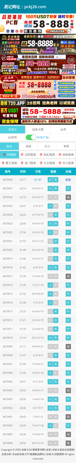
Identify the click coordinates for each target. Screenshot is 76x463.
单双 (66, 146)
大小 (47, 146)
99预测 (11, 154)
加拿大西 (38, 129)
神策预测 (68, 154)
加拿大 (12, 129)
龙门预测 (30, 163)
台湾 (63, 129)
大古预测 (49, 163)
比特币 (12, 137)
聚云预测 (11, 163)
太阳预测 (30, 154)
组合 (9, 146)
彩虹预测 (49, 154)
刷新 (68, 180)
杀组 (28, 146)
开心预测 (68, 163)
